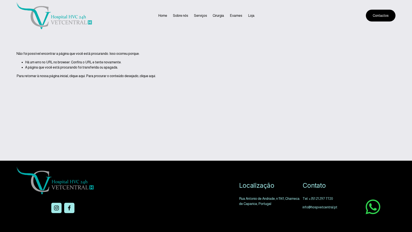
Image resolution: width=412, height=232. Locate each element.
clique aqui (77, 76)
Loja (251, 15)
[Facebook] (69, 208)
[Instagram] (56, 208)
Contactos (381, 15)
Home (162, 15)
